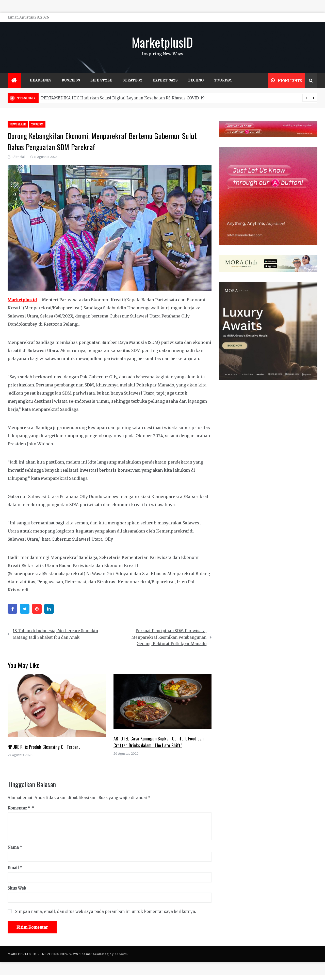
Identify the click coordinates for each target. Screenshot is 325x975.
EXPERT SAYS (165, 80)
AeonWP (121, 954)
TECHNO (196, 80)
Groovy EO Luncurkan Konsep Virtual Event (83, 98)
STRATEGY (132, 80)
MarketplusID (162, 41)
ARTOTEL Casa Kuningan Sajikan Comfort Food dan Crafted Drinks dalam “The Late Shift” (158, 742)
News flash (18, 124)
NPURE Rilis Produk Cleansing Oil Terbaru (44, 746)
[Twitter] (24, 609)
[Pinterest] (37, 609)
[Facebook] (12, 609)
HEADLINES (41, 80)
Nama (15, 847)
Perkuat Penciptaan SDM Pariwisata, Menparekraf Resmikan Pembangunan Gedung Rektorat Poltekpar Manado (169, 637)
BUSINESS (71, 80)
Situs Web (17, 888)
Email (15, 867)
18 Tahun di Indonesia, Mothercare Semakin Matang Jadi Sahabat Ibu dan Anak (55, 634)
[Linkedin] (49, 609)
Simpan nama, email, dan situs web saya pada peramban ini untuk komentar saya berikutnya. (105, 911)
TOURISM (223, 80)
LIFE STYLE (101, 80)
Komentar (19, 808)
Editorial (18, 157)
